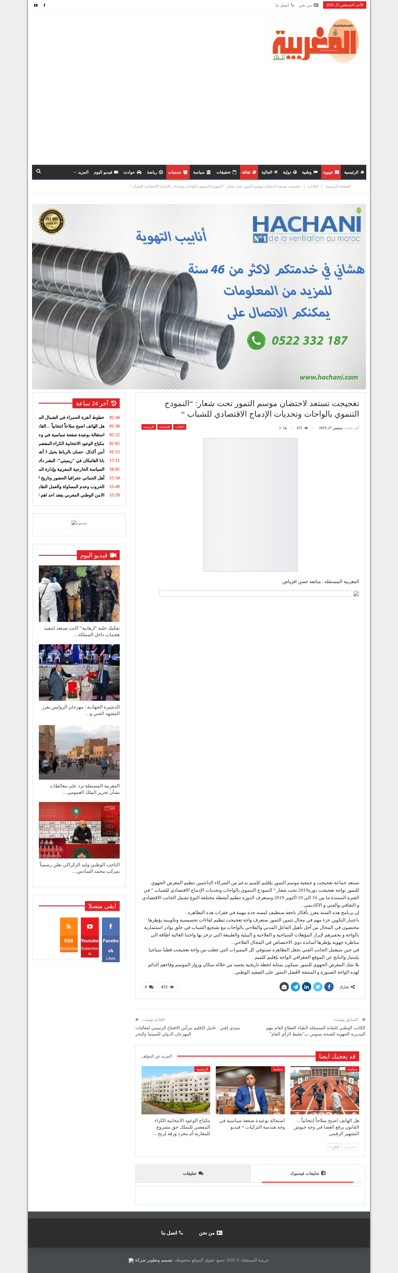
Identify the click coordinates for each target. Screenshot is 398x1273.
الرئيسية (351, 172)
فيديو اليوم (103, 172)
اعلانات (179, 426)
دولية (287, 172)
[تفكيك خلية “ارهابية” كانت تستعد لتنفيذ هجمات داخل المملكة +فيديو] (79, 593)
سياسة (199, 172)
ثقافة (246, 172)
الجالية (266, 172)
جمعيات (174, 172)
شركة (140, 1260)
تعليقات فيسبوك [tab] (304, 1173)
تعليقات (190, 1173)
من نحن (305, 5)
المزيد (83, 172)
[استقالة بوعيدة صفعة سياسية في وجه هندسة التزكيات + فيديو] (250, 1090)
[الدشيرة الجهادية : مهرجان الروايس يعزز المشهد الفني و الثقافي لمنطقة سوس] (79, 672)
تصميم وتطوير (160, 1260)
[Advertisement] (199, 111)
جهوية (328, 172)
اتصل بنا (282, 5)
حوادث (129, 172)
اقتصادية (164, 426)
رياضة (152, 172)
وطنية (307, 172)
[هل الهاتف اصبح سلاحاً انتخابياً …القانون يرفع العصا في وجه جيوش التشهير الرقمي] (324, 1090)
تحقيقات (223, 172)
